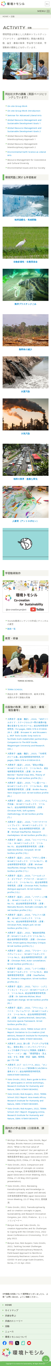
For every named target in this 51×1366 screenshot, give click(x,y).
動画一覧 (11, 628)
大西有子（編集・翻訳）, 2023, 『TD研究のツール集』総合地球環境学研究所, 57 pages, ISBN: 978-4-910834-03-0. (27, 756)
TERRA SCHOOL (15, 689)
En (47, 4)
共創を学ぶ (10, 1315)
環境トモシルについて (16, 1336)
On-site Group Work (17, 106)
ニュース (9, 1331)
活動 (7, 1326)
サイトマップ (11, 1310)
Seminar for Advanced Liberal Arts (24, 115)
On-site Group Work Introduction (23, 110)
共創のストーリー (14, 1320)
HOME (8, 1304)
